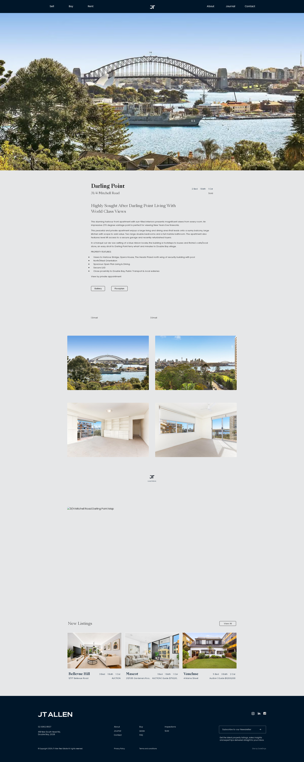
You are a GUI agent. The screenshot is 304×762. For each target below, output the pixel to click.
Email (95, 318)
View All (228, 623)
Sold (210, 193)
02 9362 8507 (44, 727)
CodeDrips (262, 748)
